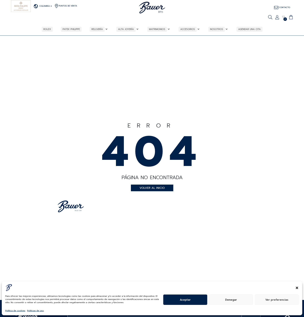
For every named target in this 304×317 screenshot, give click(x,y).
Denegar (231, 300)
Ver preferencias (276, 300)
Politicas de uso (35, 310)
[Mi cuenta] (277, 17)
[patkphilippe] (21, 6)
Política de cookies (15, 310)
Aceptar (185, 300)
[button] (297, 287)
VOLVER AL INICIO (152, 188)
